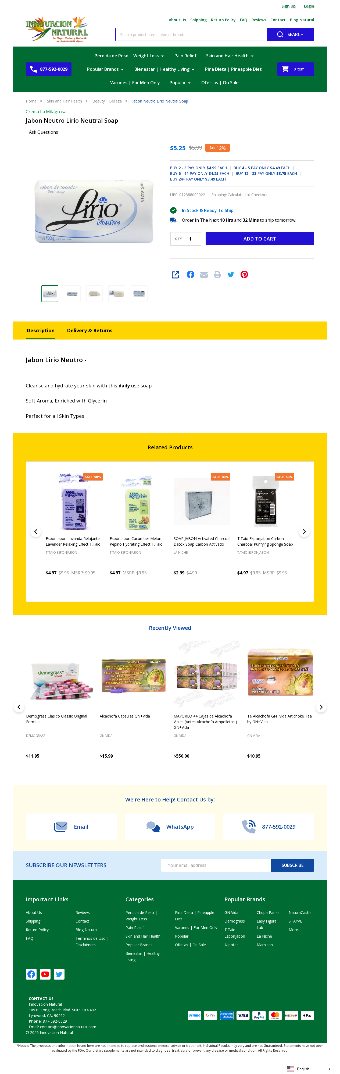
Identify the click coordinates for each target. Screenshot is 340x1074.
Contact (278, 19)
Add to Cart (260, 238)
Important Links (47, 899)
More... (294, 929)
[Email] (204, 274)
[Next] (304, 531)
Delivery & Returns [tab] (89, 330)
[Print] (217, 274)
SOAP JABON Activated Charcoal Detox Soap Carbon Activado (202, 541)
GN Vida (106, 735)
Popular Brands (103, 69)
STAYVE (295, 921)
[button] (308, 1069)
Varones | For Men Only (135, 83)
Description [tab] (41, 330)
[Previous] (35, 531)
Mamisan (265, 944)
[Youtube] (45, 974)
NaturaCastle (300, 912)
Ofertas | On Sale (220, 83)
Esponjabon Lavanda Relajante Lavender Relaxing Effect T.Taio (73, 541)
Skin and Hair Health (227, 56)
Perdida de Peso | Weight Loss (127, 56)
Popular (178, 83)
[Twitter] (231, 274)
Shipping (198, 19)
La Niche (264, 936)
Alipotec (231, 944)
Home (31, 101)
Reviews (259, 19)
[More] (162, 55)
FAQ (243, 19)
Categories (140, 899)
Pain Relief (185, 56)
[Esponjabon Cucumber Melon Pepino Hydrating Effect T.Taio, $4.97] (138, 501)
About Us (177, 19)
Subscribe (292, 865)
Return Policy (223, 19)
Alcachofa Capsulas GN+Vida (125, 716)
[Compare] (87, 767)
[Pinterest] (244, 274)
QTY (178, 239)
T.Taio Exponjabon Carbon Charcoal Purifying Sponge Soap (265, 541)
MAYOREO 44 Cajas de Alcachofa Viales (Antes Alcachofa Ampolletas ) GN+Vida (205, 721)
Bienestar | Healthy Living (161, 69)
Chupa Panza (268, 912)
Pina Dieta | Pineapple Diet (233, 69)
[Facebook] (190, 274)
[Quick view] (97, 584)
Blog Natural (302, 19)
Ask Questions (43, 132)
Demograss (35, 735)
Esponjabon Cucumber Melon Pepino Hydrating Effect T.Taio (136, 541)
